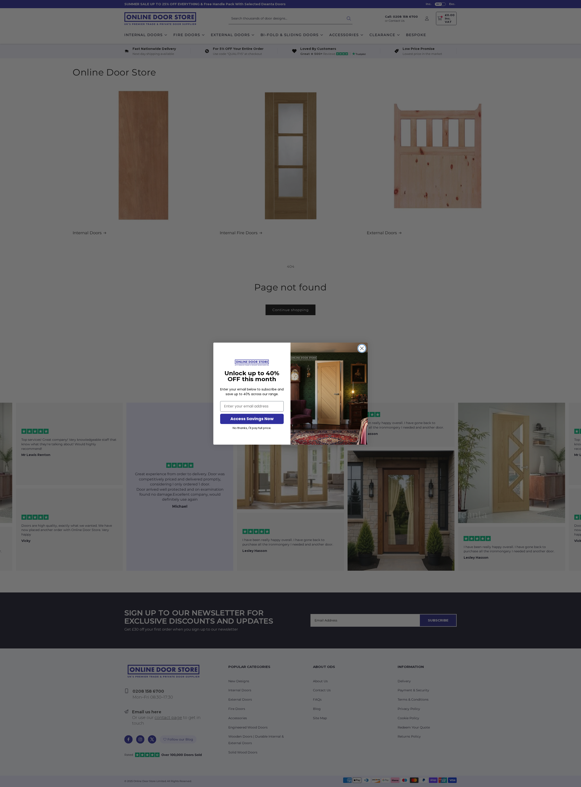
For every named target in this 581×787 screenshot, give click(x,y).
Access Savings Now (252, 419)
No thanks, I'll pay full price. (252, 428)
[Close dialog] (362, 348)
